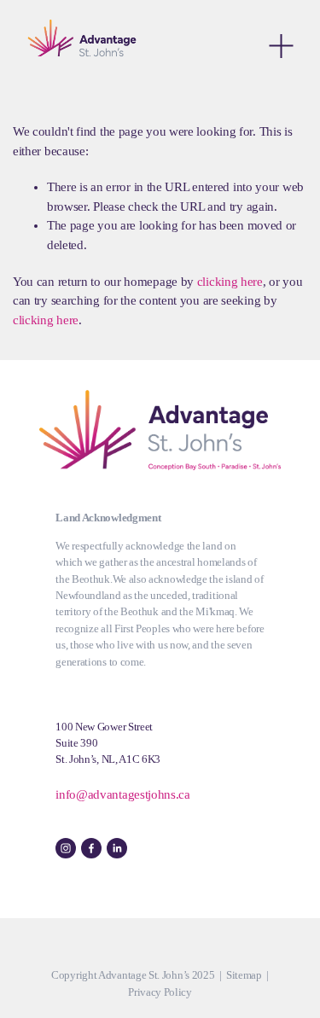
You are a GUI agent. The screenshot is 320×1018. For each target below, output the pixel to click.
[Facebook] (91, 848)
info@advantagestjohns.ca (122, 794)
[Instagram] (65, 848)
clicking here (230, 281)
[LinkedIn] (117, 848)
